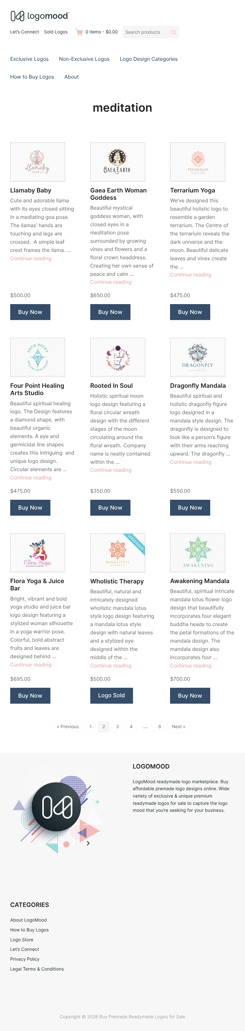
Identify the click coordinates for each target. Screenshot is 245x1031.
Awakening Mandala (199, 581)
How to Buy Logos (32, 76)
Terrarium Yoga (192, 190)
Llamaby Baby (30, 190)
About (71, 76)
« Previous (68, 726)
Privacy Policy (25, 959)
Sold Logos (56, 32)
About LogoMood (28, 920)
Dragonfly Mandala (198, 385)
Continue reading (31, 258)
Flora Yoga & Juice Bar (37, 584)
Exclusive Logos (29, 59)
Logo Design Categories (149, 59)
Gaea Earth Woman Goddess (118, 194)
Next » (179, 726)
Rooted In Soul (111, 385)
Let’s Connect (24, 32)
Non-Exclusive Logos (84, 59)
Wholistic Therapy (117, 581)
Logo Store (21, 940)
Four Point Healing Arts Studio (37, 389)
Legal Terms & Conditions (37, 969)
